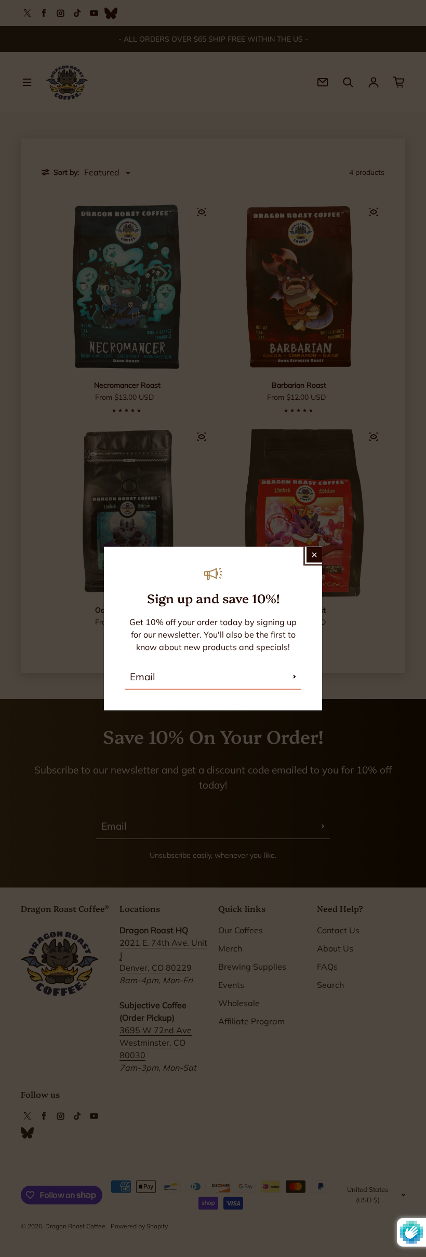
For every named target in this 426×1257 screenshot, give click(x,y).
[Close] (314, 554)
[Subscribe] (294, 677)
